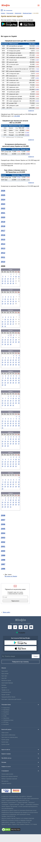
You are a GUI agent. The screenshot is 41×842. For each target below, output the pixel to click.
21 (8, 281)
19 (2, 281)
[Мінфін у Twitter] (20, 627)
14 (8, 278)
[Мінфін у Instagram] (26, 627)
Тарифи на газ (5, 690)
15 (10, 278)
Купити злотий (5, 744)
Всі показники (8, 10)
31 (5, 326)
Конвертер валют (6, 692)
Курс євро (4, 676)
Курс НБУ (4, 678)
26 (2, 283)
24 (5, 303)
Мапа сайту (6, 612)
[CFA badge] (26, 791)
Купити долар (5, 739)
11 (18, 276)
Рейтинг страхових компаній (9, 778)
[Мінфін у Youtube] (31, 627)
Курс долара (5, 673)
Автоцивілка (5, 781)
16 (13, 278)
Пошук (36, 656)
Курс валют (5, 671)
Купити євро (5, 742)
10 (16, 276)
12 (2, 278)
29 (10, 283)
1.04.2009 (17, 116)
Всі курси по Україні (11, 576)
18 (8, 301)
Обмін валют (5, 732)
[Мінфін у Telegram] (15, 627)
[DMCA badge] (20, 830)
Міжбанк (4, 685)
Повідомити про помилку (20, 661)
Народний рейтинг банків (8, 697)
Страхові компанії (6, 783)
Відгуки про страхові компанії (10, 776)
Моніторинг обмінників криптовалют (11, 699)
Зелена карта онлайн (7, 774)
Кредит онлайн (6, 694)
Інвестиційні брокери (7, 683)
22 (10, 281)
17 (5, 301)
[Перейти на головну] (6, 5)
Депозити (4, 687)
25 (8, 303)
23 (13, 281)
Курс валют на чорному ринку (10, 737)
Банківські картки (6, 680)
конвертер (31, 110)
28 (8, 283)
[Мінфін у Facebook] (10, 627)
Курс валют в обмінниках (8, 735)
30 (13, 283)
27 (5, 283)
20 (5, 281)
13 (5, 278)
